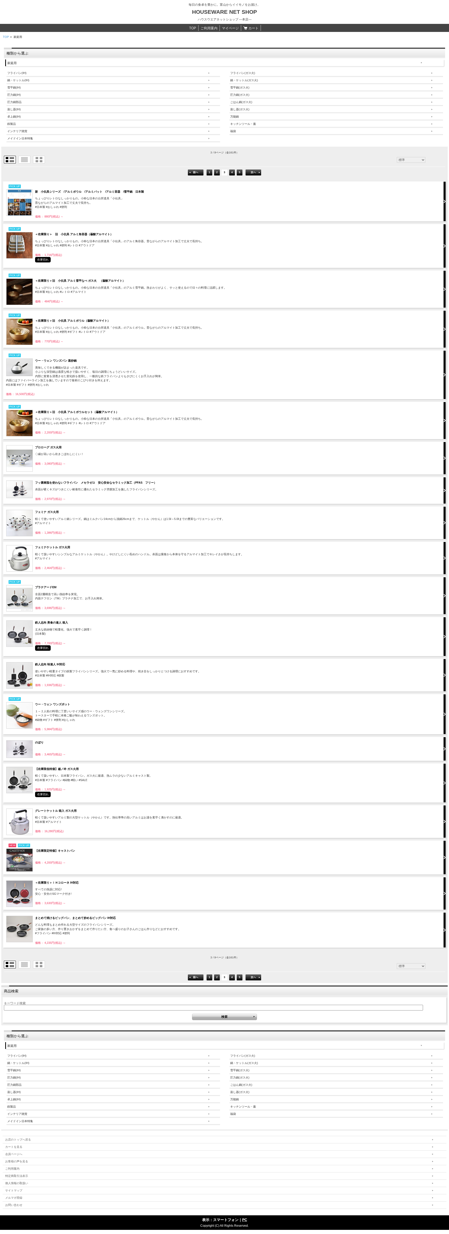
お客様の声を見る (16, 1161)
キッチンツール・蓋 (243, 123)
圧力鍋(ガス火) (239, 94)
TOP (192, 28)
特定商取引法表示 (16, 1175)
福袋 (233, 131)
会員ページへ (13, 1154)
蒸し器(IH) (14, 109)
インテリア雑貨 (17, 131)
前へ (195, 172)
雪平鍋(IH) (14, 87)
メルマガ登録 (13, 1197)
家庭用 (12, 63)
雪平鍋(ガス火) (239, 87)
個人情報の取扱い (16, 1183)
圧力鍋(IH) (14, 94)
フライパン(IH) (17, 72)
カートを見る (13, 1146)
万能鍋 (234, 116)
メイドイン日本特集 (20, 138)
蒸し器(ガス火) (239, 109)
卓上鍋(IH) (14, 116)
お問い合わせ (13, 1204)
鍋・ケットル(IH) (18, 80)
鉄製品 (11, 123)
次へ (253, 172)
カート (253, 28)
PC (244, 1220)
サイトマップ (13, 1190)
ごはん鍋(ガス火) (241, 102)
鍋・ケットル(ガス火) (244, 80)
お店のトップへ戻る (18, 1139)
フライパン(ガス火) (242, 72)
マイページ (230, 28)
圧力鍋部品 (14, 102)
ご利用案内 (209, 28)
